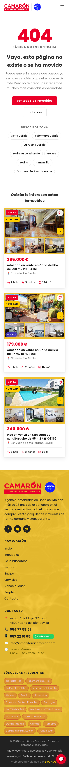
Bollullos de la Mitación (19, 730)
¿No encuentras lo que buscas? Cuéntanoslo (35, 750)
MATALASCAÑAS (15, 709)
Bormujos (49, 702)
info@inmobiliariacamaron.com (32, 643)
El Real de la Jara (34, 716)
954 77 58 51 (20, 629)
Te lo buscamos (15, 561)
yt (27, 529)
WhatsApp (45, 636)
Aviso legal (14, 756)
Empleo (9, 592)
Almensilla (42, 162)
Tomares (50, 723)
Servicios (10, 580)
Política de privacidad (36, 756)
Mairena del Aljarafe (26, 153)
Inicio (8, 548)
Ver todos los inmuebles (34, 101)
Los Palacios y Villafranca (45, 709)
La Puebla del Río (34, 145)
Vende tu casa (14, 586)
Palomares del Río (46, 136)
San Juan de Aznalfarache (34, 171)
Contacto (11, 598)
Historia (9, 567)
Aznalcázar (46, 730)
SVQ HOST (51, 762)
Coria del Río (19, 136)
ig (17, 529)
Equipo (9, 573)
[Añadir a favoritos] (60, 213)
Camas (34, 723)
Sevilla (24, 162)
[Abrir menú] (62, 7)
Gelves (51, 153)
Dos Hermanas (15, 723)
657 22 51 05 (20, 636)
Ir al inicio (35, 112)
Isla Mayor (12, 716)
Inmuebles (12, 555)
